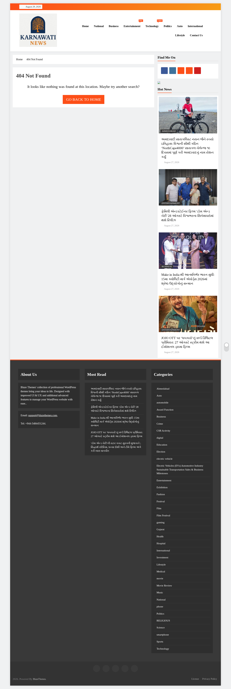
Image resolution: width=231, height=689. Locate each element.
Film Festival (163, 515)
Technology (153, 25)
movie (160, 578)
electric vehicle (164, 458)
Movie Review (164, 585)
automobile (162, 402)
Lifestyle (180, 35)
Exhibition (162, 487)
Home (85, 26)
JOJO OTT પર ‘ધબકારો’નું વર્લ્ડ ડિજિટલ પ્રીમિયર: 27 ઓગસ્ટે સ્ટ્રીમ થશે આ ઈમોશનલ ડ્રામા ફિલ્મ (187, 342)
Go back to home (83, 99)
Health (160, 536)
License (195, 678)
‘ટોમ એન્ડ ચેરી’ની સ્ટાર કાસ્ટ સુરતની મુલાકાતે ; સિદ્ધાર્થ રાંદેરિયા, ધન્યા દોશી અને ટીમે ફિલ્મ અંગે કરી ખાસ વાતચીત (116, 447)
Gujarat (160, 529)
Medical (161, 571)
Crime (160, 423)
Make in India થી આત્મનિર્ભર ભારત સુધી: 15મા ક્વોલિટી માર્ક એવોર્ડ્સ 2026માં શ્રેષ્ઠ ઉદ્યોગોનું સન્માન (187, 279)
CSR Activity (163, 430)
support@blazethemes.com (42, 415)
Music (160, 592)
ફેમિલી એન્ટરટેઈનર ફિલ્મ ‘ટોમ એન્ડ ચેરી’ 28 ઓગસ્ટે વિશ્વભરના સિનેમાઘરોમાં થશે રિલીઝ (187, 216)
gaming (161, 522)
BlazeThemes (39, 679)
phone (160, 606)
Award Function (165, 409)
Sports (160, 641)
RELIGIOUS (163, 620)
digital (160, 437)
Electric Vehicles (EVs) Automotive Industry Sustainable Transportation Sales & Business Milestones (180, 469)
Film (159, 508)
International (195, 26)
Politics (168, 26)
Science (161, 627)
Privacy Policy (209, 678)
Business (114, 26)
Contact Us (196, 35)
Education (162, 444)
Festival (161, 501)
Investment (162, 557)
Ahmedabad (169, 131)
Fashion (161, 494)
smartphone (163, 634)
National (99, 26)
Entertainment (133, 25)
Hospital (161, 543)
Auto (180, 26)
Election (161, 451)
